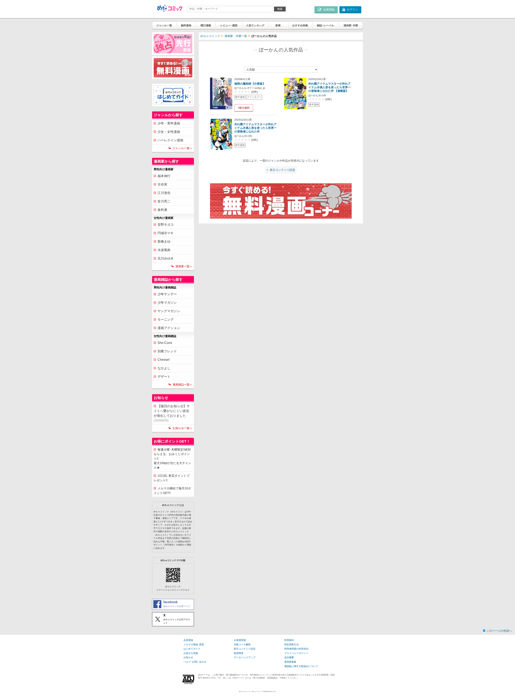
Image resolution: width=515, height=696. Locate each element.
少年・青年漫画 (169, 123)
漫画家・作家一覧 (236, 36)
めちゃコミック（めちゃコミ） (250, 691)
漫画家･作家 (351, 25)
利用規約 (289, 640)
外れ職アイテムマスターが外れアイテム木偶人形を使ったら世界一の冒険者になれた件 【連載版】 (329, 87)
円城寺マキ (166, 233)
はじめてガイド (191, 648)
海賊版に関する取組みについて (301, 666)
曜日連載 (206, 25)
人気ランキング (255, 25)
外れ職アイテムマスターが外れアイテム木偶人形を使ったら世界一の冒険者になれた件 (255, 128)
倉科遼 (162, 209)
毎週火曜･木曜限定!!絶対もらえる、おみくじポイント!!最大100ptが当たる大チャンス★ (172, 458)
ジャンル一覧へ (182, 148)
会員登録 (188, 640)
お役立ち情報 (190, 653)
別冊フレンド (167, 351)
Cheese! (164, 359)
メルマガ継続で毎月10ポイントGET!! (172, 491)
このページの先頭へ (499, 630)
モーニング (166, 319)
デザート (164, 376)
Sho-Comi (165, 342)
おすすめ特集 (300, 25)
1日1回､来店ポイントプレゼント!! (172, 478)
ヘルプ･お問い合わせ (194, 661)
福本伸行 (164, 176)
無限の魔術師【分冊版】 (249, 83)
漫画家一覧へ (183, 266)
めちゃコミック (210, 36)
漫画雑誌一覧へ (182, 384)
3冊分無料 (244, 107)
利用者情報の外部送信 (296, 648)
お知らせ (188, 657)
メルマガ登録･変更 (193, 644)
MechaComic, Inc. (270, 691)
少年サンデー (167, 294)
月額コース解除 (242, 644)
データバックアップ (244, 657)
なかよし (164, 368)
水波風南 (164, 250)
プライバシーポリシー (296, 653)
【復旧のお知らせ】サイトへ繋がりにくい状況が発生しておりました (172, 413)
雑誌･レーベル (325, 25)
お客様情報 (240, 640)
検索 (279, 8)
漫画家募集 (290, 661)
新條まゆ (164, 241)
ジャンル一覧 (164, 25)
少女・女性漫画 (169, 131)
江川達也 (164, 193)
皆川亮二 (164, 201)
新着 (278, 25)
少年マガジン (167, 302)
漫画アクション (169, 328)
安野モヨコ (166, 224)
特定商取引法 (291, 644)
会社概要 (289, 657)
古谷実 (162, 184)
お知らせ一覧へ (182, 428)
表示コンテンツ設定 (244, 648)
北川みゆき (166, 258)
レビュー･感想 (228, 25)
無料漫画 (186, 25)
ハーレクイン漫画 (170, 140)
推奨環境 (238, 653)
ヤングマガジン (169, 311)
